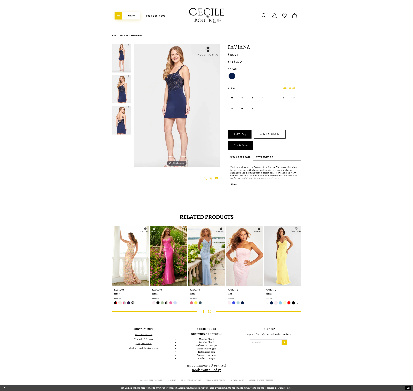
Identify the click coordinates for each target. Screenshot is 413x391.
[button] (264, 15)
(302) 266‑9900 (155, 16)
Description (240, 157)
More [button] (234, 184)
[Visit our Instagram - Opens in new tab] (210, 311)
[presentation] (130, 256)
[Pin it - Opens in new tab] (211, 178)
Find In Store (240, 145)
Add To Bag (240, 134)
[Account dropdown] (274, 15)
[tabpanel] (121, 59)
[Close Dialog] (4, 388)
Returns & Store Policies (261, 380)
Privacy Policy (237, 380)
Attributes (265, 157)
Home (115, 35)
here (289, 387)
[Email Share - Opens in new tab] (217, 178)
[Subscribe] (284, 342)
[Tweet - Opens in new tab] (205, 178)
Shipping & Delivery (191, 380)
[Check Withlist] (284, 15)
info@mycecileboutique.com (144, 348)
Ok (408, 387)
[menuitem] (127, 15)
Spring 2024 (136, 35)
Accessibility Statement (152, 380)
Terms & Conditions (215, 380)
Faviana (124, 35)
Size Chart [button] (289, 87)
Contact (172, 380)
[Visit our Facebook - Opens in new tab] (203, 311)
